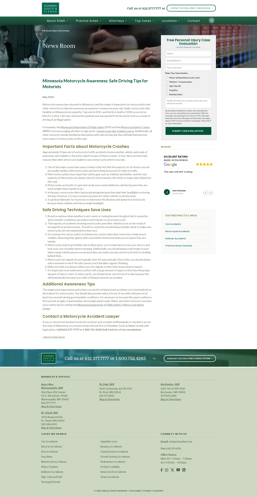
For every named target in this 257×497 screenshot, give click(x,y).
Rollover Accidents (175, 238)
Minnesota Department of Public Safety (83, 127)
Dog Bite (173, 90)
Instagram (166, 470)
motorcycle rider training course (116, 131)
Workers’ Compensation (180, 82)
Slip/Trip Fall (175, 86)
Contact (194, 21)
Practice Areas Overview (178, 246)
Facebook (162, 470)
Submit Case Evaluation (187, 130)
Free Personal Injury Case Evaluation (188, 42)
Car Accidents (173, 224)
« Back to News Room (54, 336)
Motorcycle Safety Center (135, 127)
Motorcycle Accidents (177, 231)
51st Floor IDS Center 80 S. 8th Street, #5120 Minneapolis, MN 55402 (55, 396)
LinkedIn (183, 470)
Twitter (172, 470)
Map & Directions (51, 406)
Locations (169, 21)
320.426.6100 (49, 424)
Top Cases (143, 21)
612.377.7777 (151, 8)
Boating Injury (175, 94)
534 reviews (181, 160)
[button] (212, 20)
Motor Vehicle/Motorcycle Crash (184, 77)
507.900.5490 (169, 396)
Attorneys (116, 21)
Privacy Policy (195, 116)
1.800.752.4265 (131, 358)
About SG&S (56, 21)
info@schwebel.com (180, 441)
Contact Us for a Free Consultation (190, 8)
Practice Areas (87, 21)
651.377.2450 (106, 396)
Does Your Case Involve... (177, 73)
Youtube (178, 470)
